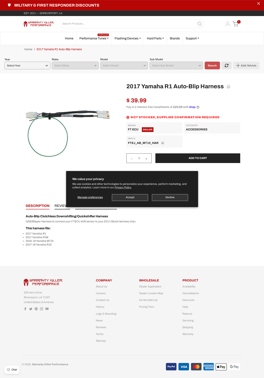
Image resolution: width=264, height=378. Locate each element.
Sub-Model (156, 59)
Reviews (101, 327)
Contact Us (102, 300)
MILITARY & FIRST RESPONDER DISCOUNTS (56, 5)
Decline (170, 197)
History (100, 306)
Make (55, 59)
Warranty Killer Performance (50, 364)
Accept (130, 197)
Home (28, 49)
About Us (101, 286)
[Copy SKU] (162, 143)
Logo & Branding (106, 313)
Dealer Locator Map (151, 293)
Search (212, 65)
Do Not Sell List (148, 300)
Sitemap (101, 340)
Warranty (187, 334)
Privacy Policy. (123, 187)
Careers (101, 293)
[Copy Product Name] (228, 86)
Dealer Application (150, 286)
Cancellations (190, 293)
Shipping (187, 327)
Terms (99, 334)
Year (7, 59)
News (99, 320)
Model (104, 59)
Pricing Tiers (146, 306)
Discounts (188, 300)
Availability (188, 286)
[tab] (37, 206)
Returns (187, 313)
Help (185, 306)
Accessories (196, 129)
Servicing (188, 320)
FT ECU (133, 129)
